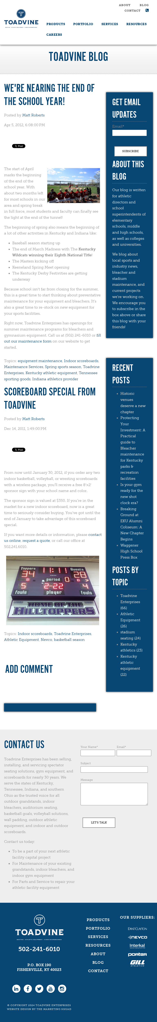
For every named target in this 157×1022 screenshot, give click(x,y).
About (125, 5)
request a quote (36, 540)
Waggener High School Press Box (131, 551)
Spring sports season (63, 367)
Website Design (19, 1009)
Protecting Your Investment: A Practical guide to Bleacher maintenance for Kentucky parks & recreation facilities (132, 448)
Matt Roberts (33, 115)
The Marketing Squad (54, 1009)
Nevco (46, 639)
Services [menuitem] (109, 24)
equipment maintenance (40, 361)
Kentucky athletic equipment (51, 373)
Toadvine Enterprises (72, 633)
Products (98, 920)
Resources (98, 945)
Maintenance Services (23, 367)
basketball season (69, 639)
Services (98, 937)
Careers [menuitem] (54, 35)
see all (117, 684)
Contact (132, 10)
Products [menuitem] (55, 24)
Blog (144, 5)
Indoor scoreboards (81, 361)
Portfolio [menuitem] (83, 24)
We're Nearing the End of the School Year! (49, 95)
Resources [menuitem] (136, 24)
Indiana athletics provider (55, 379)
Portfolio (98, 928)
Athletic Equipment (21, 639)
